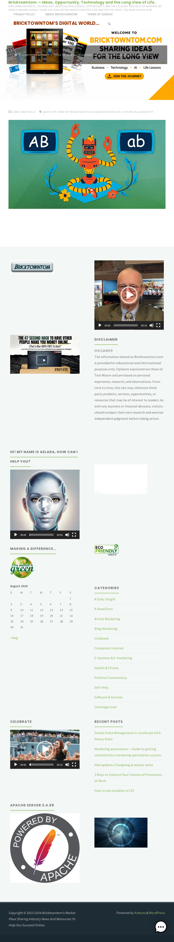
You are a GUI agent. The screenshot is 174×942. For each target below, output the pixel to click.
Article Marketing (107, 619)
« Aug (14, 638)
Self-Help (101, 687)
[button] (129, 294)
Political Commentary (110, 677)
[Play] (100, 325)
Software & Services (108, 697)
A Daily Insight (105, 599)
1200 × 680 (19, 112)
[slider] (126, 325)
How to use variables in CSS (114, 790)
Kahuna (140, 913)
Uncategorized (105, 707)
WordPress (157, 913)
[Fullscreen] (158, 325)
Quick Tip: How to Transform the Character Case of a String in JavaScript (103, 55)
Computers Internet (35, 55)
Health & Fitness (106, 668)
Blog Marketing (105, 628)
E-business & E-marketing (113, 658)
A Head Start (103, 609)
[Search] (109, 24)
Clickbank (101, 638)
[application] (129, 295)
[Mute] (151, 325)
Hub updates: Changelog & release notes (123, 765)
